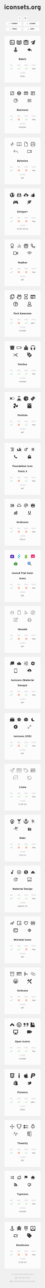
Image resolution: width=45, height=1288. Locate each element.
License (32, 24)
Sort (32, 29)
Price (14, 29)
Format (14, 24)
